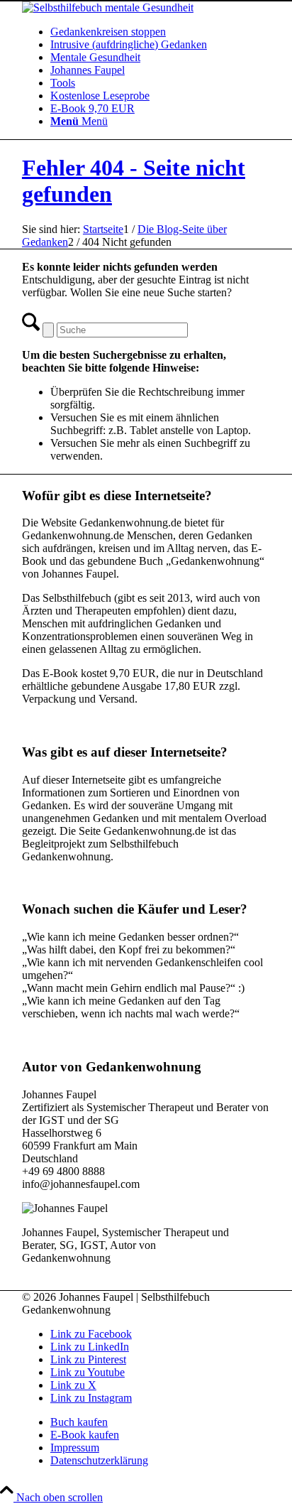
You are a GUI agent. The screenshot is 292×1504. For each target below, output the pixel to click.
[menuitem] (160, 32)
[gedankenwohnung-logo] (107, 7)
